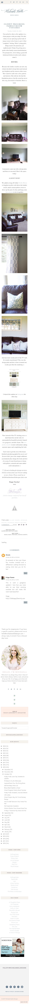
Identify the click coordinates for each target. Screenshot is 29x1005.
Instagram (20, 394)
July (5, 817)
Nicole (8, 555)
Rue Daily (14, 916)
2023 (4, 748)
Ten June (14, 926)
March (6, 827)
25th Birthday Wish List (11, 785)
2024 (4, 746)
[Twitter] (13, 2)
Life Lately (7, 795)
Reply (25, 573)
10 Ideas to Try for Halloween (12, 781)
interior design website (10, 495)
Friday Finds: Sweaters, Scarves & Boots (15, 792)
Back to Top (24, 1002)
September (7, 813)
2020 (4, 755)
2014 (4, 834)
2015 (4, 767)
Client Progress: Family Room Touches (15, 790)
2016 (4, 765)
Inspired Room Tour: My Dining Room (14, 783)
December (7, 769)
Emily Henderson (14, 906)
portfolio (14, 498)
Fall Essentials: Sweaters (11, 806)
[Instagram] (19, 2)
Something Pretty (14, 924)
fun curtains (9, 192)
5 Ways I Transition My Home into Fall (15, 810)
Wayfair (14, 862)
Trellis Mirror (23, 183)
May (5, 822)
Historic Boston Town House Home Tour (15, 808)
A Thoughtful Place (14, 902)
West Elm (14, 864)
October (6, 774)
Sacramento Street (14, 920)
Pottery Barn (14, 858)
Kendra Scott (14, 885)
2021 (4, 753)
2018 (4, 760)
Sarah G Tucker (14, 918)
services (22, 495)
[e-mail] (23, 2)
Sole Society (14, 889)
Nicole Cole (14, 912)
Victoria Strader (14, 930)
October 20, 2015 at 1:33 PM (12, 579)
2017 (4, 762)
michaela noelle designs (17, 522)
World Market (14, 866)
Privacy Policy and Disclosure (14, 991)
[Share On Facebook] (21, 524)
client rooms (15, 520)
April (5, 824)
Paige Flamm (10, 577)
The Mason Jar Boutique (14, 891)
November (7, 772)
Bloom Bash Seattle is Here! (12, 788)
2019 (4, 758)
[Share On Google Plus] (24, 524)
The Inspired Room (14, 928)
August (6, 815)
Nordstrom (14, 887)
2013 (4, 836)
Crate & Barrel (14, 856)
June (5, 820)
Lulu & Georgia (14, 860)
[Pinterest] (16, 2)
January (6, 831)
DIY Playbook (14, 904)
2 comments (5, 524)
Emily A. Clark (14, 908)
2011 (4, 841)
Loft (14, 881)
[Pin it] (26, 524)
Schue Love (14, 922)
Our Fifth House (14, 914)
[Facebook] (10, 2)
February (7, 829)
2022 (4, 751)
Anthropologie (14, 854)
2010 (4, 843)
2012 (4, 838)
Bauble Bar (14, 879)
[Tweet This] (19, 524)
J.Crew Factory (14, 883)
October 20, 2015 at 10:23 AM (12, 557)
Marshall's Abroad (14, 910)
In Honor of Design (14, 932)
